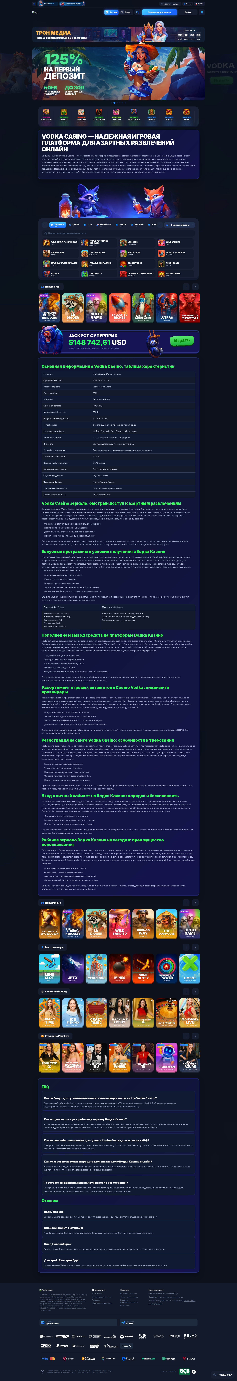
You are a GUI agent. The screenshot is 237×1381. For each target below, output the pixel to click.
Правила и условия (128, 1294)
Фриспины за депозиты (102, 1303)
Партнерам (125, 1306)
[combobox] (189, 225)
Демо (53, 315)
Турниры (96, 1300)
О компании (97, 1294)
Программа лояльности (102, 1297)
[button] (111, 102)
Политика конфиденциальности (129, 1301)
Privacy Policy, (190, 1301)
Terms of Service (155, 1304)
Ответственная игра (129, 1297)
